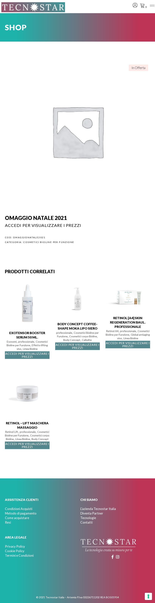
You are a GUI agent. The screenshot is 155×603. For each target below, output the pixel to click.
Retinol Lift (11, 431)
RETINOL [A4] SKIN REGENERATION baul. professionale (128, 322)
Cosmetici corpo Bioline (83, 336)
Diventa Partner (91, 513)
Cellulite (87, 339)
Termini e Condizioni (19, 555)
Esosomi (12, 341)
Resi (8, 522)
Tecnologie (88, 518)
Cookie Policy (14, 551)
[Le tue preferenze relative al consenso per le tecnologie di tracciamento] (148, 596)
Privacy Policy (15, 546)
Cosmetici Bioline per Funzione (48, 242)
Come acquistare (17, 518)
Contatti (86, 522)
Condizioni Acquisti (18, 509)
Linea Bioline (30, 348)
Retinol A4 (112, 331)
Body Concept (71, 339)
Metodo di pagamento (20, 513)
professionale (26, 341)
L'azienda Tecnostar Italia (98, 509)
